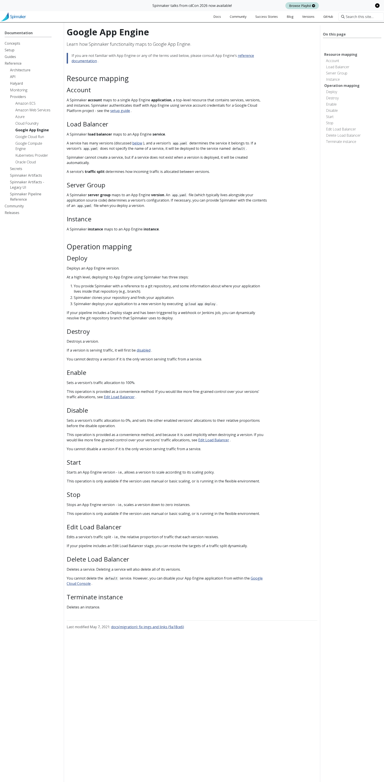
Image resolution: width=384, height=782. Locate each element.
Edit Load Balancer (341, 129)
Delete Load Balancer (343, 135)
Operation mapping (342, 85)
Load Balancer (337, 66)
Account (332, 60)
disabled (143, 350)
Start (330, 116)
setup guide (120, 110)
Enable (331, 104)
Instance (333, 79)
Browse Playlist (300, 6)
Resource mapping (340, 54)
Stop (329, 122)
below (137, 143)
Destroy (332, 98)
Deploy (331, 91)
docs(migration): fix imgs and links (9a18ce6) (147, 626)
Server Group (336, 73)
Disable (332, 110)
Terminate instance (341, 141)
